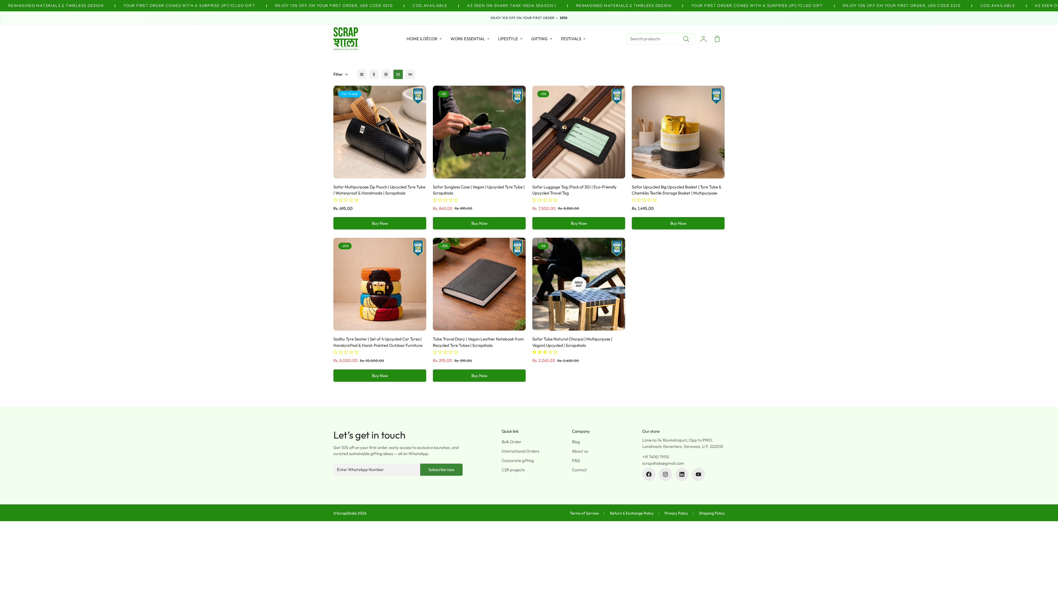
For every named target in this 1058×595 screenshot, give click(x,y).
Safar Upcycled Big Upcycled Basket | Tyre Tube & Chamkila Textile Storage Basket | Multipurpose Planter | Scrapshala (676, 193)
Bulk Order (511, 441)
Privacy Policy (676, 513)
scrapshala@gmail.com (663, 463)
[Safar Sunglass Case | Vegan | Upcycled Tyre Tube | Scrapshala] (479, 132)
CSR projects (513, 469)
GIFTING (539, 38)
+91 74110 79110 (655, 456)
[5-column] (410, 74)
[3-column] (386, 74)
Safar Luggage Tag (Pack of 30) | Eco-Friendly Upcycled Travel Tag (574, 190)
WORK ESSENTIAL (467, 38)
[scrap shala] (345, 39)
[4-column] (398, 74)
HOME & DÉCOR (422, 38)
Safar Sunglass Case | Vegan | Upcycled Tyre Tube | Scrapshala (479, 190)
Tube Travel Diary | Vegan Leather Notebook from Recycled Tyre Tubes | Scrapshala (478, 342)
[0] (717, 39)
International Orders (520, 451)
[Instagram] (665, 474)
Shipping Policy (712, 513)
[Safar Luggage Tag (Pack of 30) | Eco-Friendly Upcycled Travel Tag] (578, 132)
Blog (576, 441)
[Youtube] (698, 474)
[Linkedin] (682, 474)
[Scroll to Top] (1047, 565)
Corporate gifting (518, 460)
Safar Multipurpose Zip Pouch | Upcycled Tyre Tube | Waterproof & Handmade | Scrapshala (379, 190)
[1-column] (361, 74)
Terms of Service (584, 513)
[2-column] (374, 74)
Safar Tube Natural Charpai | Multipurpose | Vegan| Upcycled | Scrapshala (572, 342)
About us (580, 451)
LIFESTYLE (508, 38)
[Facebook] (648, 474)
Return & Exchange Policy (632, 513)
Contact (579, 469)
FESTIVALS (571, 38)
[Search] (686, 39)
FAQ (576, 460)
